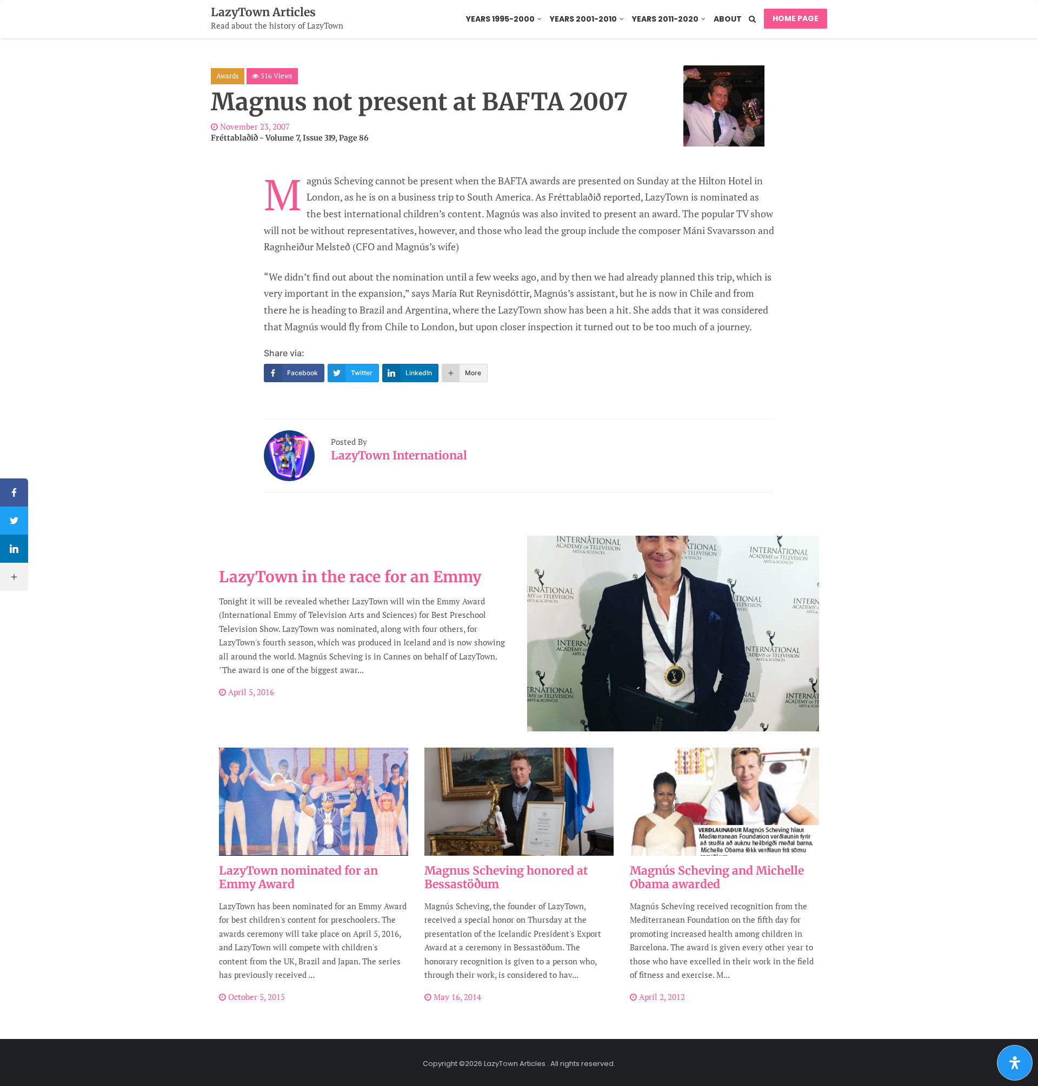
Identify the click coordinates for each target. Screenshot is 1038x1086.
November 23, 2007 (254, 126)
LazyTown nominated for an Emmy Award (298, 877)
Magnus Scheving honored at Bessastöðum (506, 877)
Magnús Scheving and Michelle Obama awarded (717, 877)
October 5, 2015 (255, 996)
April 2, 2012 (661, 996)
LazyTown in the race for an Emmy (350, 577)
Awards (227, 76)
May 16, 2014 (456, 996)
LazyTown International (399, 455)
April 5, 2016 (250, 692)
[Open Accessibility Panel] (1015, 1063)
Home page (796, 18)
